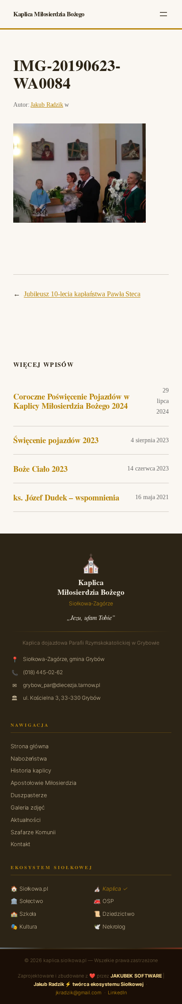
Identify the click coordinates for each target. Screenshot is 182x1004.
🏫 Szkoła (23, 914)
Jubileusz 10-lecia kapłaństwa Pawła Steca (82, 294)
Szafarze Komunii (33, 832)
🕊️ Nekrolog (109, 926)
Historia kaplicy (31, 770)
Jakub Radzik (46, 104)
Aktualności (26, 820)
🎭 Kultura (24, 926)
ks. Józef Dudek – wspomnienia (66, 497)
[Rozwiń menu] (163, 14)
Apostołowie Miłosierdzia (43, 783)
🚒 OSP (104, 901)
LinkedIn (117, 992)
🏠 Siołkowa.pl (29, 888)
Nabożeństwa (29, 758)
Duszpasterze (29, 795)
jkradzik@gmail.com (79, 992)
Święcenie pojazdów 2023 (56, 440)
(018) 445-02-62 (43, 672)
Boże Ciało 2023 (40, 469)
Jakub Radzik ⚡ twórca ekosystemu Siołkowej (89, 984)
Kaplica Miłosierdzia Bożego (48, 14)
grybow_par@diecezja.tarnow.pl (61, 685)
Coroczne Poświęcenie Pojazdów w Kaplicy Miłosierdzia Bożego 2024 (71, 401)
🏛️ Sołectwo (27, 901)
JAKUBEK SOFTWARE (136, 976)
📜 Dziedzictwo (114, 914)
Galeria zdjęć (28, 807)
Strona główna (30, 746)
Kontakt (20, 844)
